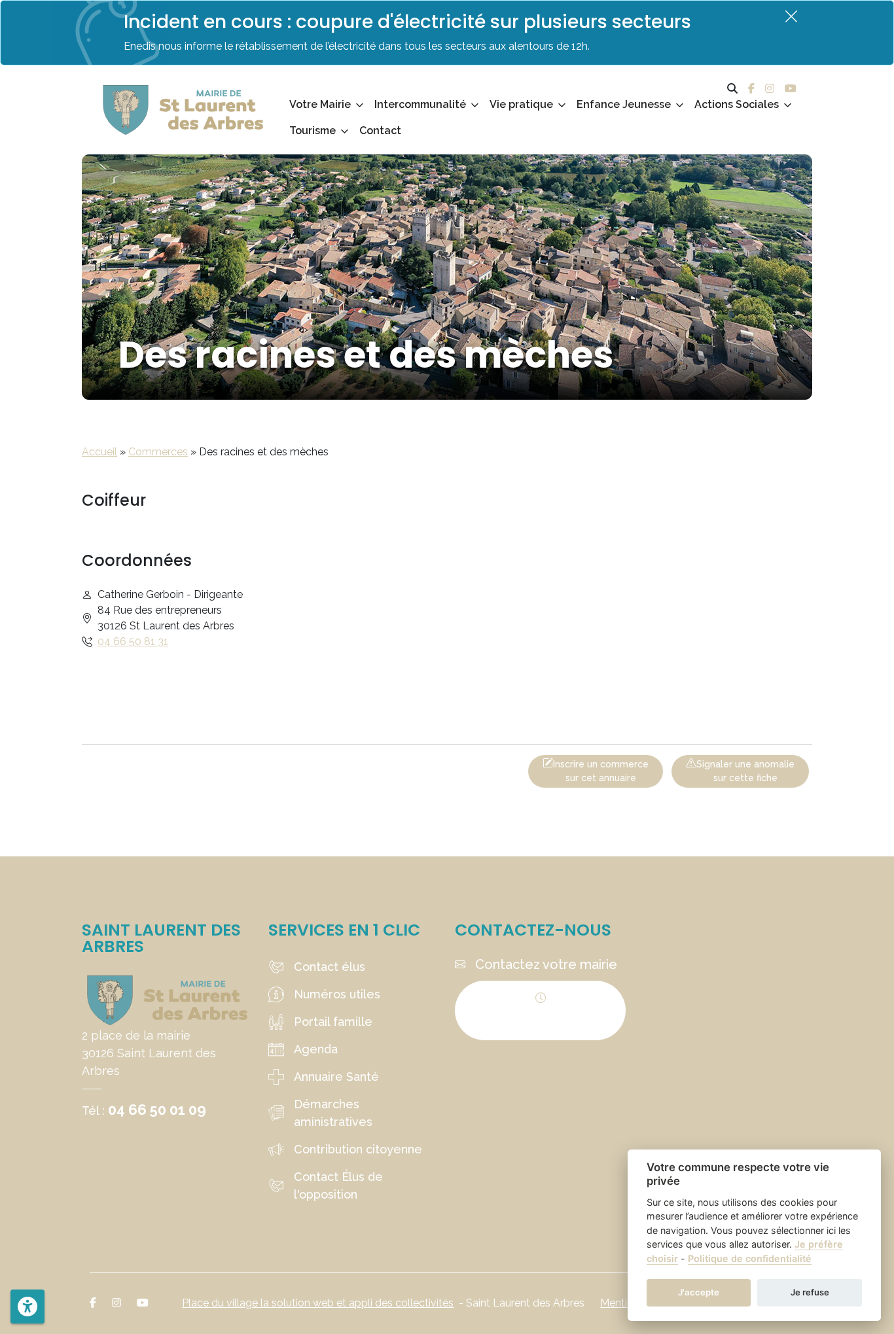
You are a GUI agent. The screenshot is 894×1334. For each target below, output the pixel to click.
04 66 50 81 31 (133, 641)
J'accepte (698, 1292)
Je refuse (810, 1292)
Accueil (99, 452)
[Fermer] (791, 16)
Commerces (158, 452)
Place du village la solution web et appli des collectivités (318, 1303)
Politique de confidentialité (750, 1258)
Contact (380, 130)
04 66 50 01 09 (157, 1109)
